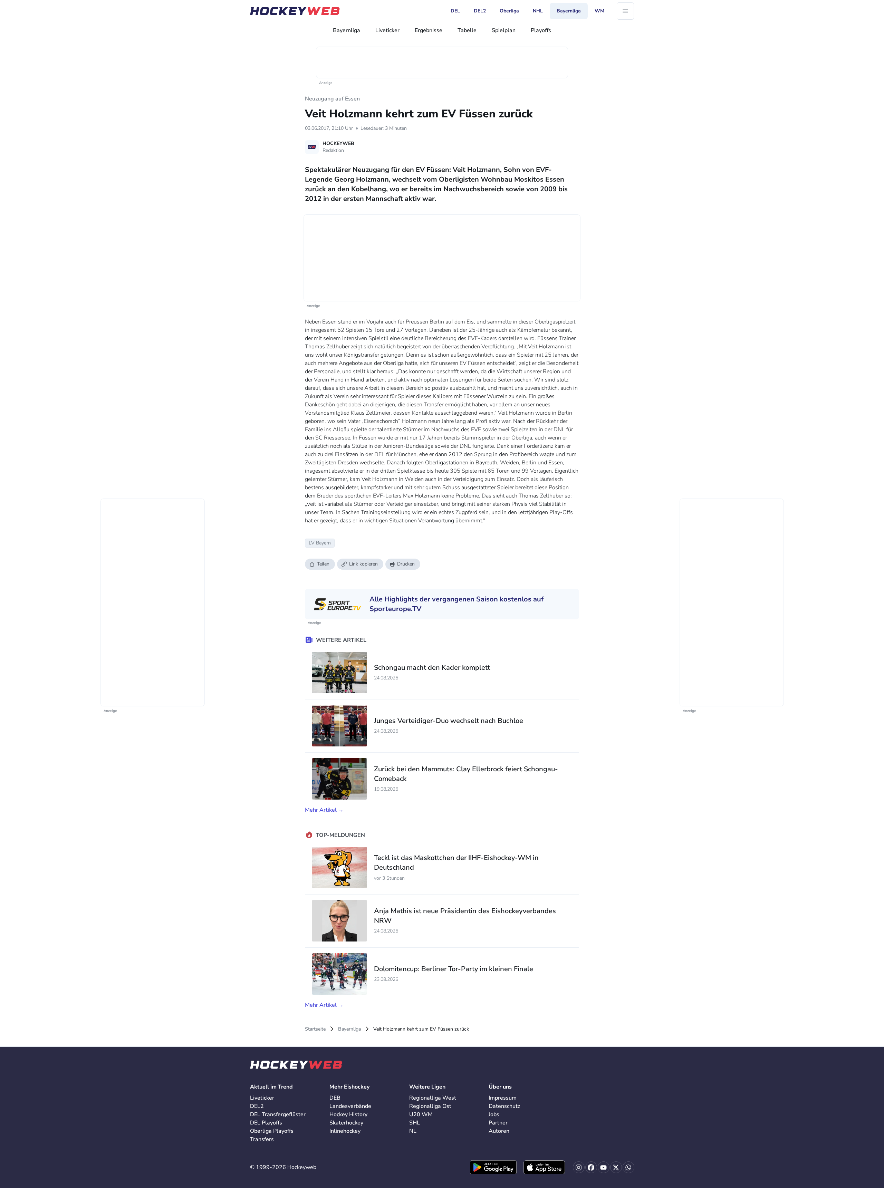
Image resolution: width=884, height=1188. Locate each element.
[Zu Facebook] (591, 1167)
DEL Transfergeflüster (278, 1114)
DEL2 (257, 1106)
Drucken (406, 564)
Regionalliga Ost (430, 1106)
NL (412, 1131)
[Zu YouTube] (603, 1167)
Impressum (503, 1098)
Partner (498, 1123)
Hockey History (348, 1114)
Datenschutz (504, 1106)
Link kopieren (363, 564)
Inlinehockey (345, 1131)
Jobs (494, 1114)
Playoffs (541, 30)
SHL (414, 1123)
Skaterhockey (346, 1123)
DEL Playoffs (266, 1123)
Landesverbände (350, 1106)
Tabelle (467, 30)
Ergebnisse (428, 30)
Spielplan (504, 30)
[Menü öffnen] (625, 11)
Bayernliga (346, 30)
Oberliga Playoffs (272, 1131)
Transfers (262, 1139)
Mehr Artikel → (324, 810)
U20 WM (421, 1114)
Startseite (315, 1029)
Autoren (499, 1131)
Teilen (323, 564)
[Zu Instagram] (578, 1167)
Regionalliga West (432, 1098)
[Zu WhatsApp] (628, 1167)
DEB (334, 1098)
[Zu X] (616, 1167)
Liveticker (387, 30)
